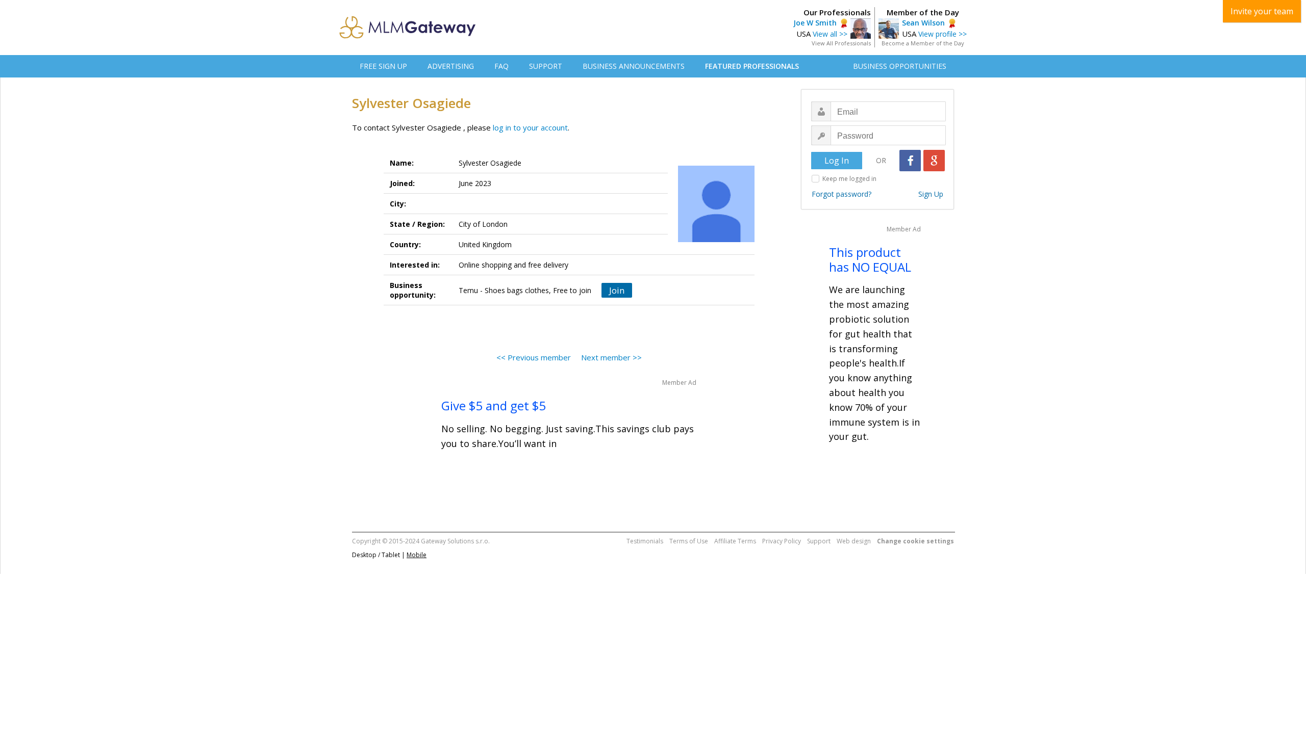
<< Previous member (533, 357)
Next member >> (611, 357)
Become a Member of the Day (923, 43)
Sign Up (930, 194)
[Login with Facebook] (910, 160)
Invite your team (1261, 11)
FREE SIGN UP (383, 66)
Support (819, 541)
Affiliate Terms (735, 541)
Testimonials (644, 541)
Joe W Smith (815, 23)
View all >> (830, 34)
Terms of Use (688, 541)
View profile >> (942, 34)
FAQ (501, 66)
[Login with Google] (934, 160)
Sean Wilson (923, 23)
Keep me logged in (849, 178)
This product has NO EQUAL (870, 259)
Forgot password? (841, 194)
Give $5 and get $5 (493, 405)
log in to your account (530, 127)
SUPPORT (545, 66)
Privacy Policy (781, 541)
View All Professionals (841, 43)
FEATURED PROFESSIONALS (752, 66)
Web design (854, 541)
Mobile (416, 554)
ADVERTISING (451, 66)
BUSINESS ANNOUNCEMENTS (634, 66)
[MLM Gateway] (407, 36)
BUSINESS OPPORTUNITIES (899, 66)
